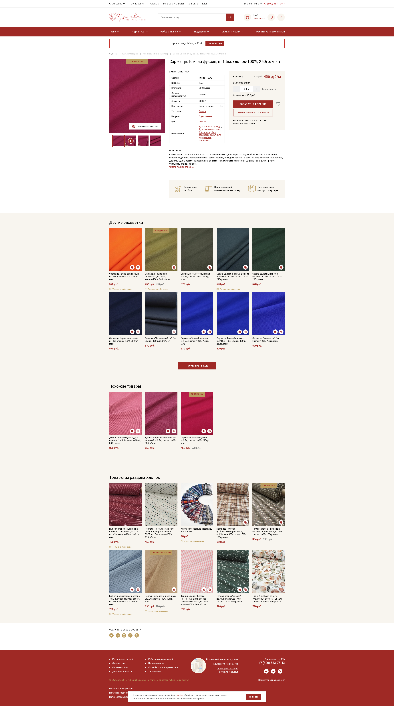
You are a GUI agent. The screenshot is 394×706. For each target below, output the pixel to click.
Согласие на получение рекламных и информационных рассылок (191, 383)
